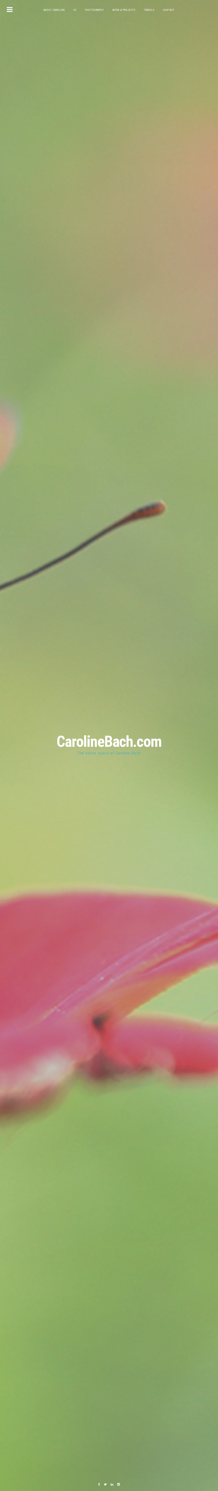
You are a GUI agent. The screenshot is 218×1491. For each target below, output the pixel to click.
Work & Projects (123, 10)
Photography (94, 10)
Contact (169, 10)
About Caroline (54, 10)
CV (75, 10)
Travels (149, 10)
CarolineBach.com (109, 742)
